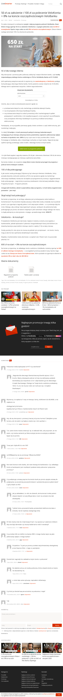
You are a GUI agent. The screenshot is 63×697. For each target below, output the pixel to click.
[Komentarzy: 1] (19, 300)
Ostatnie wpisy (6, 640)
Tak (59, 695)
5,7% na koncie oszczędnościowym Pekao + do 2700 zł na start (10, 656)
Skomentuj (4, 609)
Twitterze (49, 336)
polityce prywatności (49, 694)
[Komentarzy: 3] (39, 651)
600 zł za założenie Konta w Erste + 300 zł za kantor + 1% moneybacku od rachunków (51, 306)
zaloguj (49, 628)
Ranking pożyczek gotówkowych (29, 685)
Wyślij (57, 625)
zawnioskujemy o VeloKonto (44, 81)
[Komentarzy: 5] (39, 300)
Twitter (44, 677)
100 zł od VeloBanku (9, 280)
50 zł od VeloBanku (20, 280)
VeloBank (35, 282)
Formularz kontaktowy (47, 679)
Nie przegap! (5, 289)
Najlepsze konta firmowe (28, 677)
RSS (43, 681)
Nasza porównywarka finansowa (30, 687)
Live (6, 3)
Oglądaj (58, 336)
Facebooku (32, 336)
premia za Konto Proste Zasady (14, 282)
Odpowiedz (26, 370)
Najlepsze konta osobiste (28, 675)
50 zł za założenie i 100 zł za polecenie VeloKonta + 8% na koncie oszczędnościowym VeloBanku (30, 14)
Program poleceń (27, 282)
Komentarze (5, 360)
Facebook (44, 675)
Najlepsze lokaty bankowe (28, 681)
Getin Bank (50, 280)
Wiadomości (4, 677)
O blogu (41, 4)
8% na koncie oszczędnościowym (40, 29)
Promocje (18, 4)
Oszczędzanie (5, 681)
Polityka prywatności (47, 685)
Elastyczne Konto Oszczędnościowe (22, 253)
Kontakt (36, 4)
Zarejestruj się (41, 628)
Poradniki (31, 4)
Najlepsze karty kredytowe (28, 679)
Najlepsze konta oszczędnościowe (30, 683)
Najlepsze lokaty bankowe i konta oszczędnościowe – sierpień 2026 (51, 656)
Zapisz (49, 347)
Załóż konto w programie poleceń (31, 149)
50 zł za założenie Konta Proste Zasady (36, 280)
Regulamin (44, 683)
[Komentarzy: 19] (60, 20)
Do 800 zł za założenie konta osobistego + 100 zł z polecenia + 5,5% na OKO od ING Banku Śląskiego (31, 657)
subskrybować (42, 631)
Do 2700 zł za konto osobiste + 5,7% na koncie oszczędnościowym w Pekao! (10, 306)
